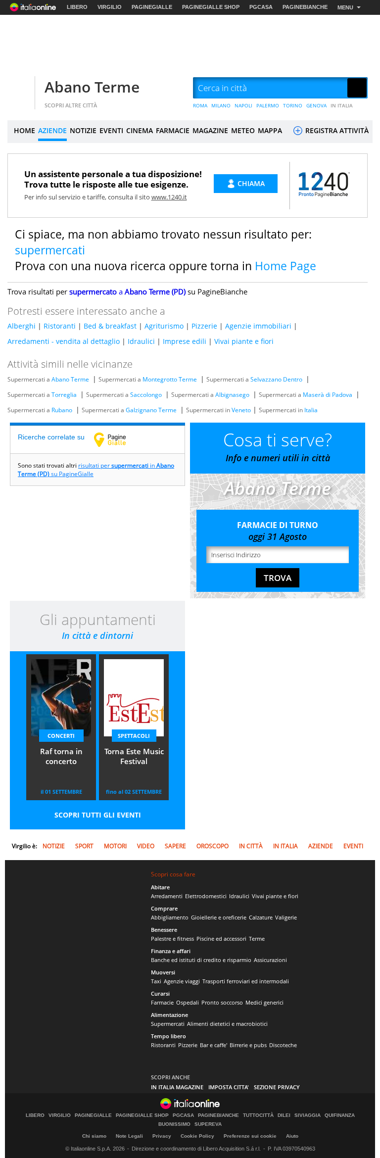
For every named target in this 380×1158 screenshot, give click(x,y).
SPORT (84, 846)
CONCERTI (61, 735)
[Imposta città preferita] (20, 88)
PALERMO (267, 105)
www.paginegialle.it (117, 439)
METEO (243, 130)
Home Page (285, 266)
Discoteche (283, 1045)
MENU (345, 7)
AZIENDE (52, 130)
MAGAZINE (210, 130)
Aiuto (292, 1136)
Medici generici (264, 1002)
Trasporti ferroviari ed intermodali (245, 981)
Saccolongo (146, 394)
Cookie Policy (197, 1136)
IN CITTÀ (251, 846)
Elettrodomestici (206, 896)
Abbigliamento (170, 917)
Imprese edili (184, 341)
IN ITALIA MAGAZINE (177, 1087)
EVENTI (111, 130)
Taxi (156, 981)
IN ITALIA (342, 105)
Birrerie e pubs (248, 1045)
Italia (311, 410)
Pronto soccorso (222, 1002)
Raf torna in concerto (61, 756)
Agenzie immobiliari (258, 326)
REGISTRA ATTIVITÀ (336, 130)
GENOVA (316, 105)
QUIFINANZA (340, 1115)
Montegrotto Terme (169, 379)
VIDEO (145, 846)
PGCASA (261, 7)
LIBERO (77, 7)
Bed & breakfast (110, 326)
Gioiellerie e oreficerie (218, 917)
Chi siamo (94, 1136)
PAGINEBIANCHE (305, 7)
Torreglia (64, 394)
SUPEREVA (208, 1124)
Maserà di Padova (327, 394)
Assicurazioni (270, 960)
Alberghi (21, 326)
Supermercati (168, 1023)
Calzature (261, 917)
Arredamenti (167, 896)
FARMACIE (173, 130)
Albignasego (232, 394)
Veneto (241, 410)
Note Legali (129, 1136)
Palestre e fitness (172, 938)
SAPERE (175, 846)
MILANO (221, 105)
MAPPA (270, 130)
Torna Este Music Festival (134, 756)
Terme (257, 938)
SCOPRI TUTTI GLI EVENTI (97, 815)
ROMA (200, 105)
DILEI (284, 1115)
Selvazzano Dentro (276, 379)
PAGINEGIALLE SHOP (210, 7)
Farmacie (162, 1002)
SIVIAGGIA (307, 1115)
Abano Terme (92, 87)
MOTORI (115, 846)
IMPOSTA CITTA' (228, 1087)
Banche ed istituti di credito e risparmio (201, 960)
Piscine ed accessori (221, 938)
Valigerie (286, 917)
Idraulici (141, 341)
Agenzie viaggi (182, 981)
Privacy (161, 1136)
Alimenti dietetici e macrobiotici (227, 1023)
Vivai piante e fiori (244, 341)
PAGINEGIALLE (152, 7)
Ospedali (187, 1002)
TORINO (292, 105)
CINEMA (139, 130)
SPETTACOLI (134, 735)
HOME (24, 130)
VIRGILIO (109, 7)
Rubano (61, 410)
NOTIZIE (83, 130)
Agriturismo (164, 326)
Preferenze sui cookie (250, 1136)
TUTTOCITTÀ (258, 1115)
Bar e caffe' (213, 1045)
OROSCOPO (212, 846)
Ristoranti (60, 326)
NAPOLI (243, 105)
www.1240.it (169, 197)
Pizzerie (204, 326)
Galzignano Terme (151, 410)
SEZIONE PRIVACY (277, 1087)
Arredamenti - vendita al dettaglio (63, 341)
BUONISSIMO (174, 1124)
